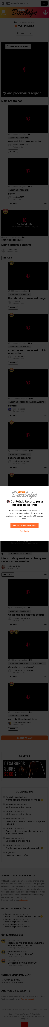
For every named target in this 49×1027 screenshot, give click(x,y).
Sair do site (24, 531)
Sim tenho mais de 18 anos (24, 525)
